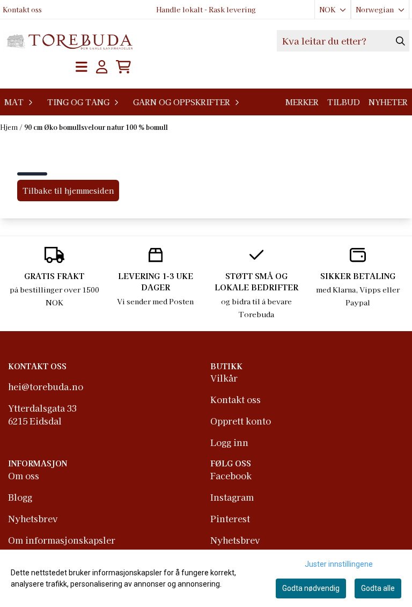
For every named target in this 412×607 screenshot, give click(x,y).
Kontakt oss (22, 9)
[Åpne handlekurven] (123, 67)
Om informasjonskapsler (61, 539)
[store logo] (69, 41)
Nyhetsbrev (32, 518)
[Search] (400, 41)
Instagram (232, 497)
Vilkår (224, 377)
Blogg (20, 497)
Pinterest (230, 518)
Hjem (9, 126)
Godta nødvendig (311, 588)
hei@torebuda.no (45, 386)
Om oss (23, 475)
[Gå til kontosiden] (102, 67)
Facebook (231, 475)
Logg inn (229, 442)
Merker (302, 101)
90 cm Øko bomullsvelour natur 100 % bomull (96, 126)
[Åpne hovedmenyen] (81, 67)
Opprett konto (240, 420)
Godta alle (378, 588)
